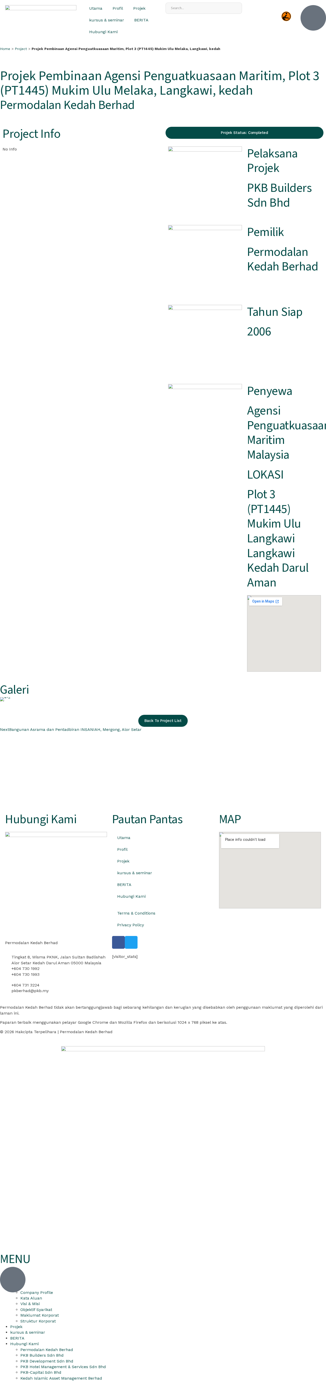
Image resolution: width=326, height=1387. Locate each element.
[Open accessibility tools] (286, 16)
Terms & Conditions (136, 913)
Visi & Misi (30, 1303)
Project (21, 49)
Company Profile (36, 1292)
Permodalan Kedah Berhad (46, 1349)
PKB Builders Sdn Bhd (42, 1355)
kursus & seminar (106, 20)
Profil (118, 8)
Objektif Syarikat (36, 1309)
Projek (139, 8)
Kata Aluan (31, 1298)
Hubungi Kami (103, 31)
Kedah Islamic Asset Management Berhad (61, 1378)
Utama (95, 8)
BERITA (141, 20)
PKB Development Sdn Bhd (46, 1361)
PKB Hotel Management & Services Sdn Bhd (63, 1366)
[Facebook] (118, 942)
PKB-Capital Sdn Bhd (40, 1372)
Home (5, 49)
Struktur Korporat (38, 1321)
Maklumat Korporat (39, 1315)
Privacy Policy (130, 924)
